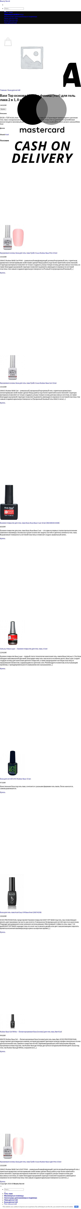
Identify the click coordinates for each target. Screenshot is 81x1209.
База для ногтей (14, 90)
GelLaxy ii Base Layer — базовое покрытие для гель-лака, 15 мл (23, 649)
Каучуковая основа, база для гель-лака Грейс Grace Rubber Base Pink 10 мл (28, 253)
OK (76, 1206)
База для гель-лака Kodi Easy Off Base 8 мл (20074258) (20, 912)
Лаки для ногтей (11, 1200)
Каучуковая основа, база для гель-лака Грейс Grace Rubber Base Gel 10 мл (28, 383)
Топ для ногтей (10, 1204)
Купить (3, 109)
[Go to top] (1, 1186)
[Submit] (5, 1192)
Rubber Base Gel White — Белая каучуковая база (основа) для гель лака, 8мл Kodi (31, 1032)
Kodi (7, 134)
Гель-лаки (8, 12)
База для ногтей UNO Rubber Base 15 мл (15, 779)
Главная (3, 90)
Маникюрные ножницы (14, 14)
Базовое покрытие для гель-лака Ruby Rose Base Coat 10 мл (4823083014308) (29, 523)
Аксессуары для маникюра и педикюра (20, 16)
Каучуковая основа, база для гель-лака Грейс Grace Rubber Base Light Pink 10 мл (30, 1162)
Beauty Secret (5, 1)
